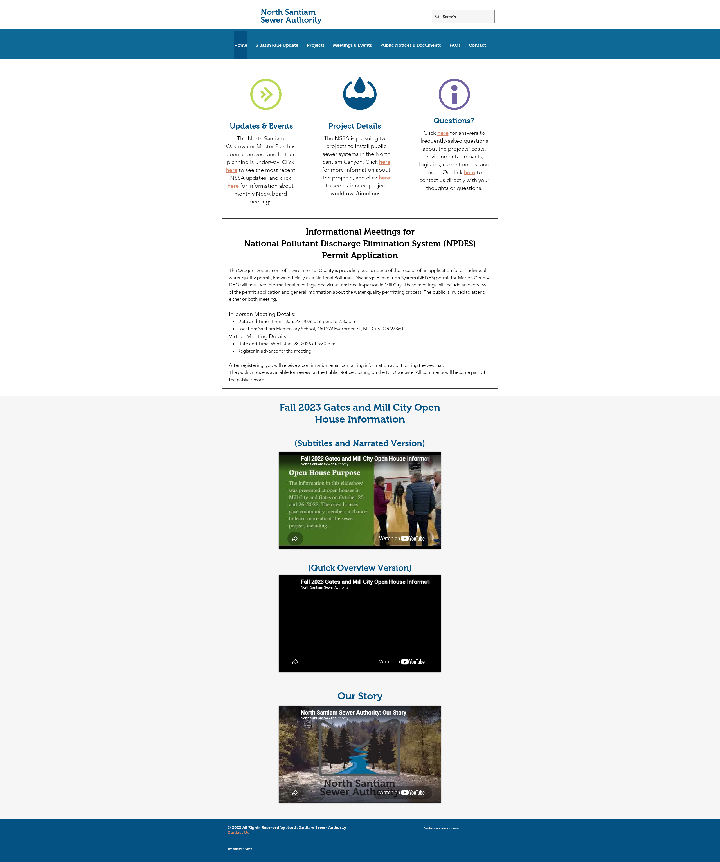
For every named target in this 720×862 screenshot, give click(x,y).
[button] (316, 45)
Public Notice (340, 372)
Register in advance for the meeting (274, 351)
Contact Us (238, 832)
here (231, 170)
